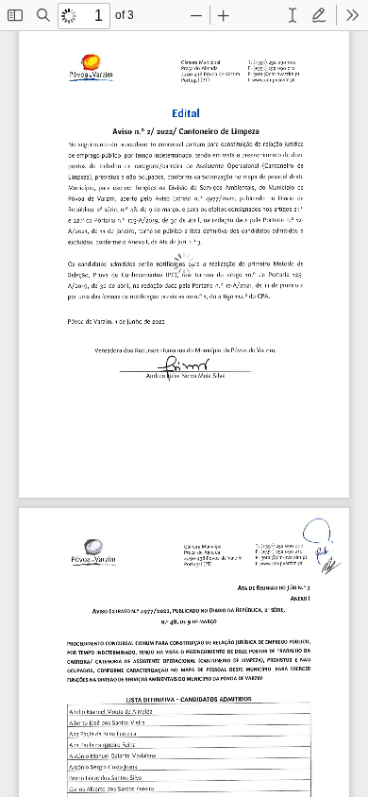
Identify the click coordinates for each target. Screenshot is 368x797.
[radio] (292, 15)
